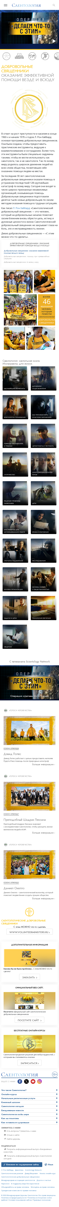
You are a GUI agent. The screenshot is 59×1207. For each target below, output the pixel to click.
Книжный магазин (10, 1102)
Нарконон (5, 1184)
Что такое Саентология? (13, 1090)
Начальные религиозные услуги (18, 1098)
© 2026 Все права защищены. (28, 1195)
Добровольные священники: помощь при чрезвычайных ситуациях (26, 257)
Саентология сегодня (12, 1106)
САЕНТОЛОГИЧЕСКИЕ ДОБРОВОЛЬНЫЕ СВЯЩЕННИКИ (23, 922)
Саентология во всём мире (15, 1114)
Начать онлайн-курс (48, 1173)
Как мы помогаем (10, 1118)
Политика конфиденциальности (13, 1198)
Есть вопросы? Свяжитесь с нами (21, 1131)
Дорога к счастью (44, 1180)
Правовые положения (42, 1200)
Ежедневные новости (12, 1110)
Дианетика (19, 1170)
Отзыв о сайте (12, 1135)
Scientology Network (33, 1170)
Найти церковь (13, 1139)
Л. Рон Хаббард (21, 208)
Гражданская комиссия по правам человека (18, 1190)
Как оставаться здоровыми (15, 1122)
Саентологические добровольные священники (20, 1177)
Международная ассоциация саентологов (18, 1180)
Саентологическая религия (12, 1173)
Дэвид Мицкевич (31, 1173)
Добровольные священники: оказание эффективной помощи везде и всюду (26, 251)
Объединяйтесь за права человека (15, 1187)
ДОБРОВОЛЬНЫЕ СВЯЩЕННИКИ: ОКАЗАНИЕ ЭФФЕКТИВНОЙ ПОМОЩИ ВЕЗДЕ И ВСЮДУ (29, 244)
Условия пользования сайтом (20, 1200)
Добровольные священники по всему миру (21, 262)
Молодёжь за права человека (43, 1187)
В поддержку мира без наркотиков (25, 1184)
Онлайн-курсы (9, 1094)
